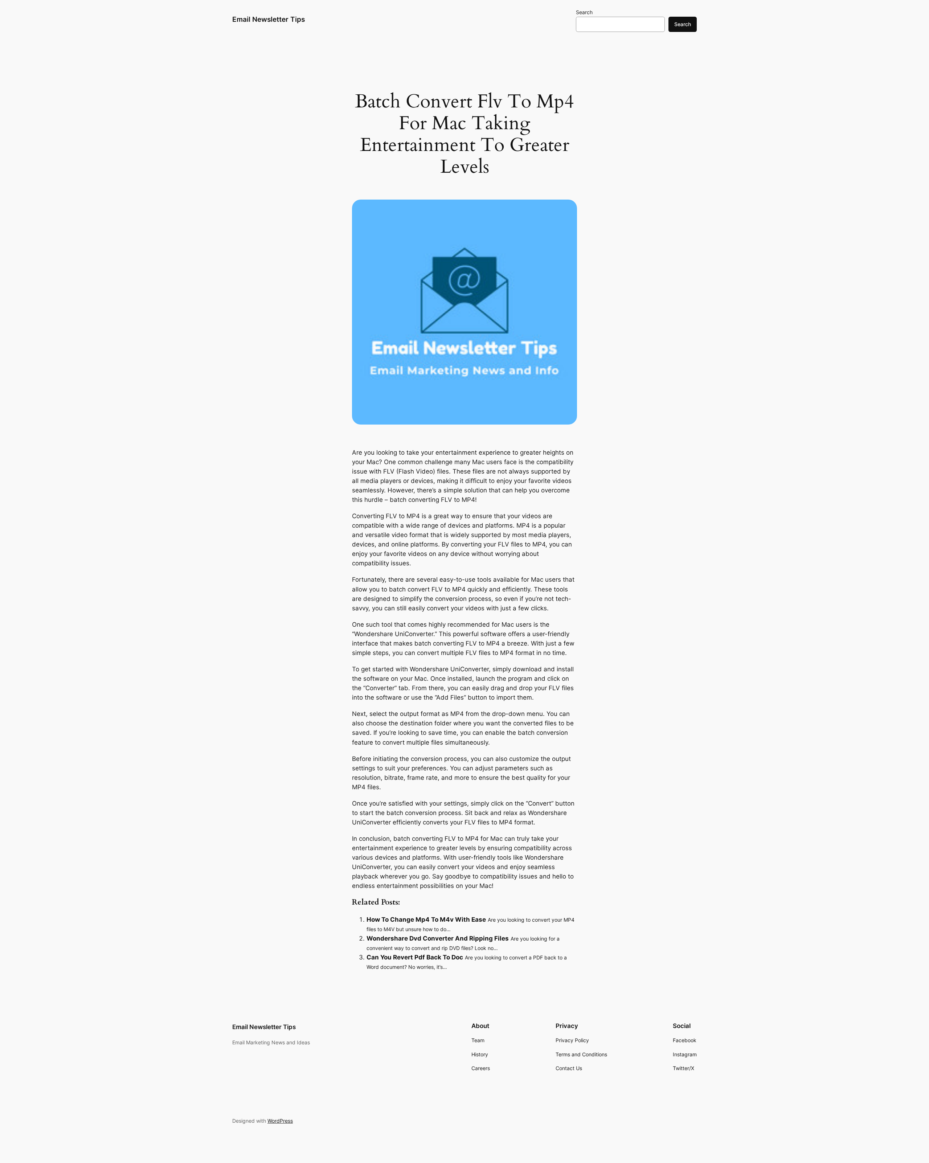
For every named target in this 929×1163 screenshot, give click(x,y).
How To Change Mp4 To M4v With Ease (426, 919)
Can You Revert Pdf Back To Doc (415, 957)
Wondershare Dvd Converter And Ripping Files (438, 938)
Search (584, 12)
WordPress (280, 1121)
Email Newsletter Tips (268, 19)
